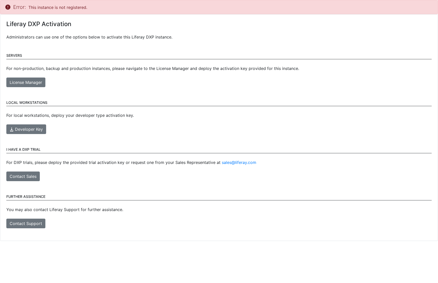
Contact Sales (23, 176)
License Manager (26, 82)
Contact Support (26, 223)
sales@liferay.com (239, 162)
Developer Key (28, 129)
